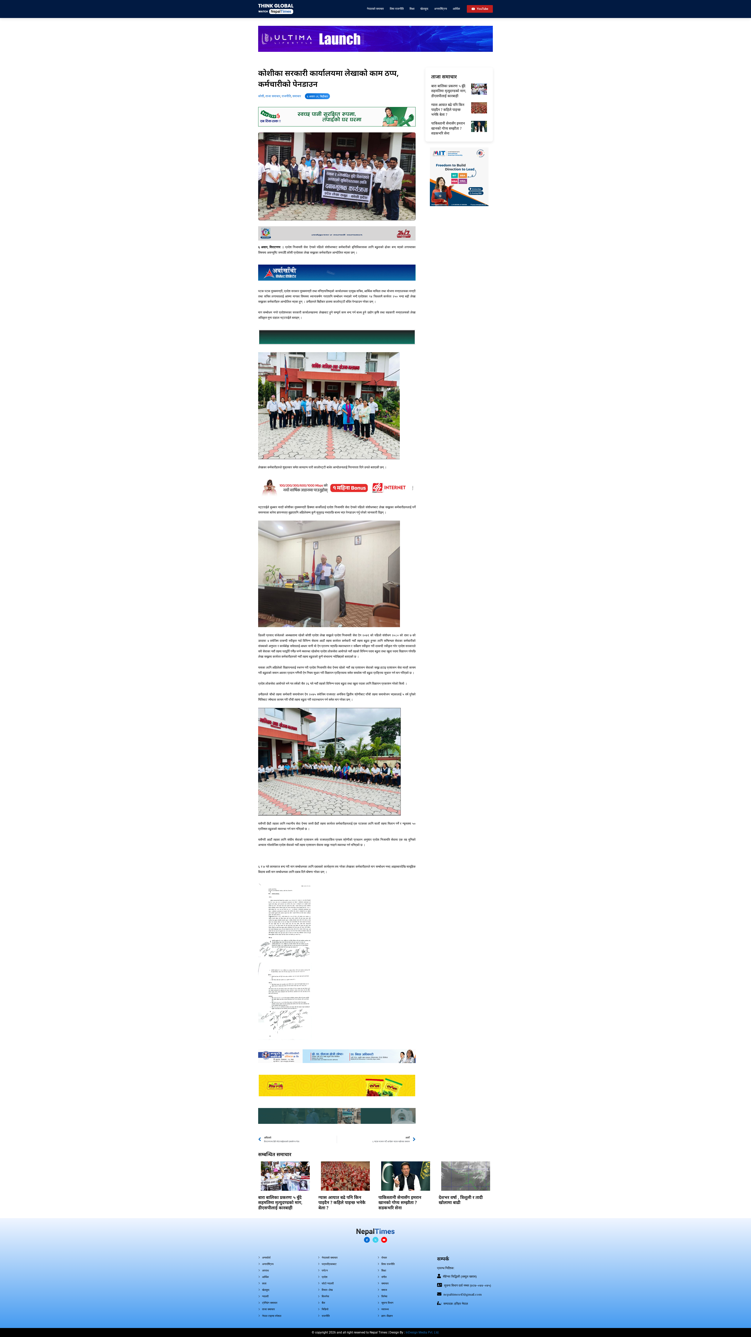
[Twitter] (375, 1240)
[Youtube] (384, 1240)
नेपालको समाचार (375, 9)
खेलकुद (424, 9)
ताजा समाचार (272, 96)
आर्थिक (456, 9)
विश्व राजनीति (397, 9)
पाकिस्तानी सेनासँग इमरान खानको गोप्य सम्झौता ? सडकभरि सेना (448, 128)
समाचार (296, 96)
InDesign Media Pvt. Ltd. (422, 1332)
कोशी (261, 96)
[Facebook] (367, 1240)
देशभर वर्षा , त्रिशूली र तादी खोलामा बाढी (461, 1199)
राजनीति (286, 96)
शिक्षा (412, 9)
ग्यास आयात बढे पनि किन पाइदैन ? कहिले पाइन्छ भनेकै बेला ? (447, 109)
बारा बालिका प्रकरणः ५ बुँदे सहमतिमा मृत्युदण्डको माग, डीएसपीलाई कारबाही (448, 91)
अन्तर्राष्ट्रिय (440, 9)
